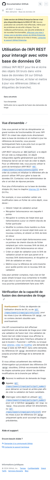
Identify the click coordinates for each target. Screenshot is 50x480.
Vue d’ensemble (13, 123)
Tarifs (4, 471)
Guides (18, 9)
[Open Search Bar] (40, 4)
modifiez (28, 345)
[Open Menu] (46, 4)
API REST (9, 9)
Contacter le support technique (16, 447)
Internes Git (34, 189)
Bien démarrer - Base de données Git (20, 12)
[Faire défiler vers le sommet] (44, 474)
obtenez (10, 345)
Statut (43, 468)
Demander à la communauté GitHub (18, 443)
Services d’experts (15, 471)
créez (18, 345)
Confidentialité (33, 468)
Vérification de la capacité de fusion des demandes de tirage (23, 293)
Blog (26, 471)
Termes (23, 468)
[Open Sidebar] (3, 10)
